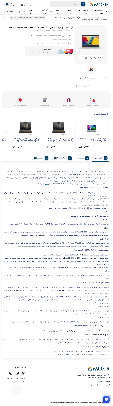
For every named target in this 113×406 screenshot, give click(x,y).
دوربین (18, 12)
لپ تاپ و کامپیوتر (45, 11)
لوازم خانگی (30, 11)
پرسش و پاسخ (62, 158)
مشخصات (80, 158)
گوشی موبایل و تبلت (83, 11)
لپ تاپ (85, 18)
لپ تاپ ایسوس (57, 39)
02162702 (102, 381)
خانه (107, 12)
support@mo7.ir (97, 385)
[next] (5, 131)
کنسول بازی (69, 11)
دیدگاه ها (40, 158)
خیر (81, 78)
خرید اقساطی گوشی (99, 11)
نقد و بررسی (98, 158)
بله (85, 78)
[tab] (100, 157)
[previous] (108, 131)
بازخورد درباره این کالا (83, 86)
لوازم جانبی (57, 11)
